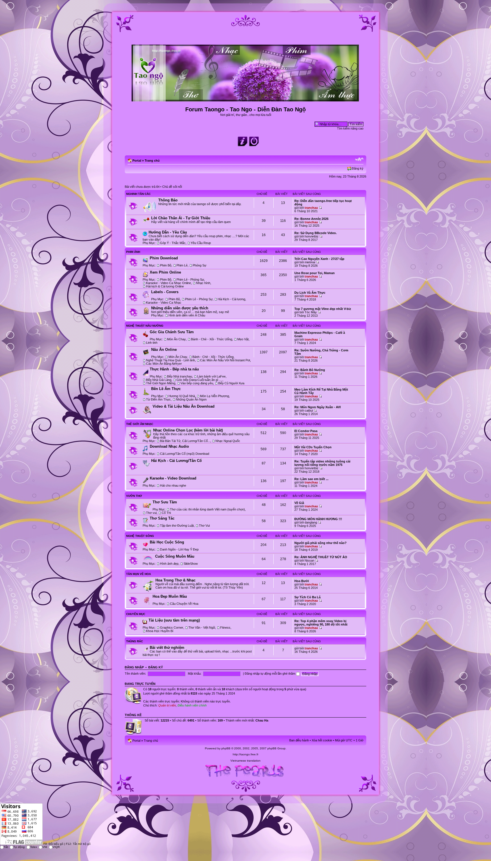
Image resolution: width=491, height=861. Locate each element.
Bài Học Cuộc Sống (167, 542)
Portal (136, 160)
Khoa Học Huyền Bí (159, 631)
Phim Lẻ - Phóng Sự (190, 279)
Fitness (225, 627)
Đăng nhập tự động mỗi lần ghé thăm (270, 673)
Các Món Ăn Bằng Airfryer (164, 363)
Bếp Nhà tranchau (179, 376)
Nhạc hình (203, 283)
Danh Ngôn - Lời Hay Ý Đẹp (179, 549)
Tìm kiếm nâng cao (350, 128)
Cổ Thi (166, 512)
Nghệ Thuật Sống (140, 535)
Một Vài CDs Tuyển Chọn (313, 447)
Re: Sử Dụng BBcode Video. (315, 233)
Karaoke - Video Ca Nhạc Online (168, 283)
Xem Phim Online (165, 272)
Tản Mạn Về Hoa (138, 574)
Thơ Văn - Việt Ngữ (201, 627)
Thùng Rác (134, 641)
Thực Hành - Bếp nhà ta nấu (174, 369)
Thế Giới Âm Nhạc (139, 424)
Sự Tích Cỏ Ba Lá (307, 597)
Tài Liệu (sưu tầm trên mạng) (174, 620)
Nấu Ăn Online (164, 349)
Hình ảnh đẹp (169, 563)
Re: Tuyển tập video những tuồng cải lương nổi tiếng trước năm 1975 (322, 463)
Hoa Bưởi (301, 581)
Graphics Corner (171, 627)
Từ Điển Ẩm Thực (158, 399)
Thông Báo (168, 200)
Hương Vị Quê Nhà (181, 396)
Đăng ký (357, 168)
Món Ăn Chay (176, 339)
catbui (309, 410)
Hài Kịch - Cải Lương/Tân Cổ (176, 460)
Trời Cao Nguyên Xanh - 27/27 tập (319, 258)
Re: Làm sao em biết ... (311, 479)
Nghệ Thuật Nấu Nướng (144, 325)
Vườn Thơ (134, 495)
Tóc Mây (311, 312)
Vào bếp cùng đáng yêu (196, 383)
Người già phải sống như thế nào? (320, 543)
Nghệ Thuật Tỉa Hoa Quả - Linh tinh (170, 360)
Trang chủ (152, 160)
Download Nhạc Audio (169, 446)
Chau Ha (261, 720)
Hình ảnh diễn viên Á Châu (186, 315)
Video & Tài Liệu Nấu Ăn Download (184, 406)
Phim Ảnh (133, 251)
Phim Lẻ (182, 265)
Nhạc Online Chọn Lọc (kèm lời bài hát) (188, 430)
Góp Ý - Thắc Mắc (173, 243)
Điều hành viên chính (192, 705)
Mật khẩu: (194, 673)
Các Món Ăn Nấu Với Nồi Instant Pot (225, 360)
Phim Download (164, 258)
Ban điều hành (299, 740)
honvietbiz (312, 236)
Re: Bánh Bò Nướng (309, 370)
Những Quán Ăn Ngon (191, 399)
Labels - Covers (164, 292)
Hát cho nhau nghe (173, 485)
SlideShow (191, 563)
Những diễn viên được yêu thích (179, 308)
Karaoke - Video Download (173, 478)
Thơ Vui (204, 525)
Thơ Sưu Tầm (165, 502)
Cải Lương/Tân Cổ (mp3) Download (184, 453)
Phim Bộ (165, 265)
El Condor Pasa (305, 431)
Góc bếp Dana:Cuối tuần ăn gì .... (199, 379)
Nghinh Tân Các (138, 193)
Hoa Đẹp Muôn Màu (170, 596)
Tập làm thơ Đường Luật (177, 525)
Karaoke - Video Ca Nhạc (163, 302)
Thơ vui (151, 512)
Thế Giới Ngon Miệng (160, 383)
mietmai (310, 262)
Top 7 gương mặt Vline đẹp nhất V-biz (322, 308)
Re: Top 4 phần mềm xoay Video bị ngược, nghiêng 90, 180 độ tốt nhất (321, 622)
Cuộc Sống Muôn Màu (174, 556)
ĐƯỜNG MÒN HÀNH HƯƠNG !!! (318, 519)
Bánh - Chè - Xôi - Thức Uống (211, 339)
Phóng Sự (199, 265)
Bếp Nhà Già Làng (158, 379)
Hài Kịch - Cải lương (231, 299)
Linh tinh (151, 342)
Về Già (299, 502)
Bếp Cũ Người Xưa (231, 383)
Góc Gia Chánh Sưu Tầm (172, 332)
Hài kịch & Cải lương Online (165, 286)
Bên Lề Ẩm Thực (166, 389)
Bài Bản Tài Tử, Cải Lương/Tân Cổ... (185, 441)
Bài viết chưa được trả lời (142, 186)
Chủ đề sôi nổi (172, 186)
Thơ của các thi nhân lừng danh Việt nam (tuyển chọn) (207, 509)
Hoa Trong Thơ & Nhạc (175, 580)
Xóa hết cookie (322, 740)
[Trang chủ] (246, 99)
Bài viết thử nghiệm (167, 647)
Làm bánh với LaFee (211, 376)
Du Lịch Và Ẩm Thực (309, 292)
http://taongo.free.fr (245, 754)
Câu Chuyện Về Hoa (184, 603)
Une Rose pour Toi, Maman (314, 273)
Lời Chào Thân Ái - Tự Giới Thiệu (180, 218)
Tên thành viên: (135, 673)
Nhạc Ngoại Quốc (227, 441)
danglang (311, 522)
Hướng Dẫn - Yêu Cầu (168, 232)
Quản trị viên (167, 705)
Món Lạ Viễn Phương (214, 396)
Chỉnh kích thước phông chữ (359, 159)
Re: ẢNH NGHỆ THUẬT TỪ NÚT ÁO (320, 557)
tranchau (311, 207)
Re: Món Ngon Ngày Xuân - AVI (317, 407)
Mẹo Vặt (243, 339)
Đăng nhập (134, 667)
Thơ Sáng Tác (162, 518)
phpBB (225, 748)
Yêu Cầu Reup (201, 243)
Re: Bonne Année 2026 (311, 218)
